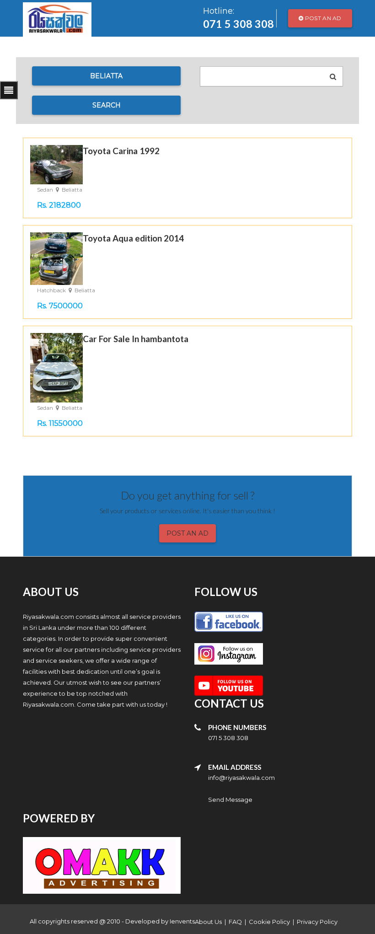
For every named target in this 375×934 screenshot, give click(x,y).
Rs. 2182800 (59, 205)
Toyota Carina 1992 (121, 150)
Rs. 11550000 (60, 423)
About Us (208, 921)
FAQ (235, 921)
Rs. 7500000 (60, 305)
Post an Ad (323, 18)
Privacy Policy (317, 921)
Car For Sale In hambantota (135, 338)
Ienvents (182, 921)
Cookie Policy (269, 921)
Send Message (230, 799)
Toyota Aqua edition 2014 (133, 238)
